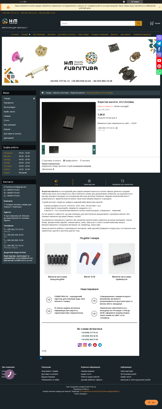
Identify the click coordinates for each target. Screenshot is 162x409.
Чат (153, 402)
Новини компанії (87, 371)
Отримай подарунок (142, 34)
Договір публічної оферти (91, 380)
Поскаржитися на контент (90, 391)
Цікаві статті (86, 374)
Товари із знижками (99, 34)
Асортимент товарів (50, 371)
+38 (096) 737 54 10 (89, 333)
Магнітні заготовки (61, 93)
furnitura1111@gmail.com (16, 187)
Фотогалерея (9, 107)
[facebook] (41, 358)
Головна (15, 34)
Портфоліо (9, 103)
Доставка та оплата (66, 34)
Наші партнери (127, 371)
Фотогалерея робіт (128, 374)
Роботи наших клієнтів (90, 377)
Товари (24, 34)
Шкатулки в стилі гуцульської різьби (135, 380)
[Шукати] (138, 23)
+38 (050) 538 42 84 (89, 336)
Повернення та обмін (50, 380)
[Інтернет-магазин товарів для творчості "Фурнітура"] (29, 21)
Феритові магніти (77, 93)
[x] (44, 358)
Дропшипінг (126, 34)
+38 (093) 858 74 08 (89, 339)
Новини (7, 116)
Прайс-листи (9, 112)
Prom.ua (93, 387)
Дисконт (114, 34)
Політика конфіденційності (109, 391)
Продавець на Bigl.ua (81, 389)
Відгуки (7, 129)
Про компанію (39, 34)
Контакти (51, 34)
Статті (6, 120)
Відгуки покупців (48, 377)
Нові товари (83, 34)
